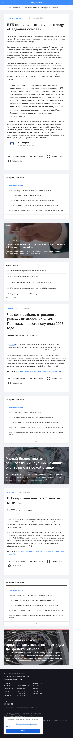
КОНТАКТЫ (7, 685)
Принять (23, 730)
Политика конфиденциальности (13, 679)
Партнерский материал (17, 18)
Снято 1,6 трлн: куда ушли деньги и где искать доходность (39, 371)
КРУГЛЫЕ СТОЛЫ (38, 683)
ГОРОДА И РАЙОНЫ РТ (23, 685)
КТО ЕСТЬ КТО (21, 689)
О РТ (18, 683)
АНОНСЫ (35, 691)
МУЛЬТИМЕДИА (8, 695)
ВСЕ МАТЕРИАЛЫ (8, 689)
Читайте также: (16, 186)
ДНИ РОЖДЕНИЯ (21, 695)
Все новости (11, 297)
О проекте (7, 683)
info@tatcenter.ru (8, 701)
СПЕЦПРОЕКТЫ (37, 685)
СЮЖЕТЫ (6, 691)
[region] (23, 725)
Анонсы (5, 7)
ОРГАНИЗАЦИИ (21, 693)
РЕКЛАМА (36, 689)
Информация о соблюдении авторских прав (16, 676)
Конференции (11, 632)
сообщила (42, 522)
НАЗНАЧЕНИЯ (21, 691)
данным (12, 344)
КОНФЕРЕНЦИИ (37, 693)
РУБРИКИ (6, 693)
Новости (10, 309)
